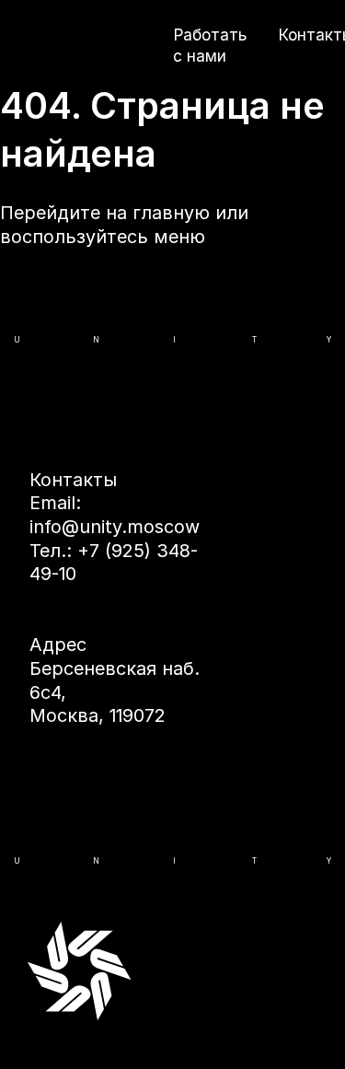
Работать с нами (210, 45)
